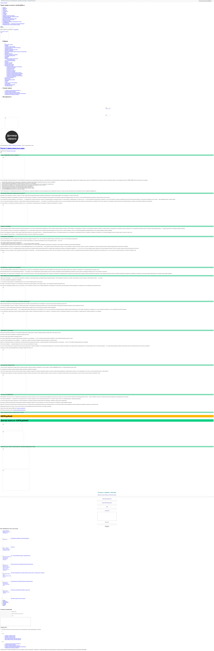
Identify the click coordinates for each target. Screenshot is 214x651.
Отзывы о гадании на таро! (10, 635)
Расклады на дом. (10, 69)
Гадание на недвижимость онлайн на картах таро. (20, 589)
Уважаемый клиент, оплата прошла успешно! (11, 24)
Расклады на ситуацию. (11, 76)
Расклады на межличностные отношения (15, 73)
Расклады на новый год (9, 77)
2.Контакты (5, 8)
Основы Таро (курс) (11, 59)
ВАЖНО (6, 45)
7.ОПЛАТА (5, 13)
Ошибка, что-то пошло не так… (9, 19)
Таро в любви (7, 83)
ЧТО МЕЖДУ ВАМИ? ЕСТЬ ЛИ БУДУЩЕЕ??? (20, 538)
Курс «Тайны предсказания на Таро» (10, 18)
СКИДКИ (7, 80)
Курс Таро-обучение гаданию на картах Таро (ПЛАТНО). (16, 51)
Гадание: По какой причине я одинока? (12, 92)
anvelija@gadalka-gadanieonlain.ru (19, 410)
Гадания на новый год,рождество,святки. (13, 47)
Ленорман (7, 52)
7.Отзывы (4, 14)
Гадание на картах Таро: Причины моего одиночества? (15, 93)
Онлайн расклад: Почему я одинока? (12, 94)
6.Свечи (4, 12)
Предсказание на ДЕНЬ (9, 64)
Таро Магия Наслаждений (10, 84)
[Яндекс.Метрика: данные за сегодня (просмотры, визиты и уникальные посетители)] (108, 108)
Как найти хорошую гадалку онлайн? (18, 598)
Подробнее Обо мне (6, 20)
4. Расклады (5, 10)
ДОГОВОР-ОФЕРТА (7, 17)
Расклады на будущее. (11, 67)
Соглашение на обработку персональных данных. (12, 21)
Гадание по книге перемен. (10, 46)
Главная (4, 7)
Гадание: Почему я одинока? (10, 91)
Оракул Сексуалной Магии (10, 60)
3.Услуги (4, 9)
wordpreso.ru (16, 29)
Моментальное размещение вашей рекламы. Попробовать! (18, 0)
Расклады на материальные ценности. (14, 72)
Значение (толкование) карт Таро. (11, 49)
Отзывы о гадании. (8, 63)
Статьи (6, 81)
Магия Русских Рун (8, 53)
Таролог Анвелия (3, 2)
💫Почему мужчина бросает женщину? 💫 (13, 90)
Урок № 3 (13, 546)
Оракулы (6, 61)
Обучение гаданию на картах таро (11, 58)
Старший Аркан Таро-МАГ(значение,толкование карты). (22, 581)
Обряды (6, 57)
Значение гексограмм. (9, 50)
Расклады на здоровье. (11, 70)
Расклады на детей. (10, 68)
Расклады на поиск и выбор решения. (14, 74)
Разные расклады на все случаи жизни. (14, 66)
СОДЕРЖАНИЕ (6, 22)
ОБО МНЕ (7, 56)
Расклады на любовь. (11, 71)
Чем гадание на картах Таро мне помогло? (13, 638)
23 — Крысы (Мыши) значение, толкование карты (20, 555)
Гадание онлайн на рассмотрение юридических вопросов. (22, 564)
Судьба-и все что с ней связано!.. (11, 82)
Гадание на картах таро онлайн (9, 15)
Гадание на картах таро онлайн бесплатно (11, 16)
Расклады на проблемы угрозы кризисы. (15, 75)
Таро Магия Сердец (8, 85)
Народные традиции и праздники (11, 54)
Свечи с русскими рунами (10, 79)
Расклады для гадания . (9, 65)
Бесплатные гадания (9, 44)
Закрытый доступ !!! (9, 48)
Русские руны (7, 78)
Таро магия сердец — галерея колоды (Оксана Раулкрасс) (13, 23)
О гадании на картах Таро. (10, 55)
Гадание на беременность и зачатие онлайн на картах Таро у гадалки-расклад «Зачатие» (28, 572)
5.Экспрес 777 (5, 11)
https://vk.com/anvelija (21, 408)
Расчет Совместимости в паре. (12, 148)
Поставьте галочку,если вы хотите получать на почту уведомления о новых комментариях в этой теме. (21, 629)
